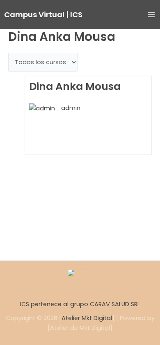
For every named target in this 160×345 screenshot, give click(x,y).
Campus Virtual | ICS (43, 14)
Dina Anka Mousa (75, 87)
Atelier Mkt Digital (87, 318)
